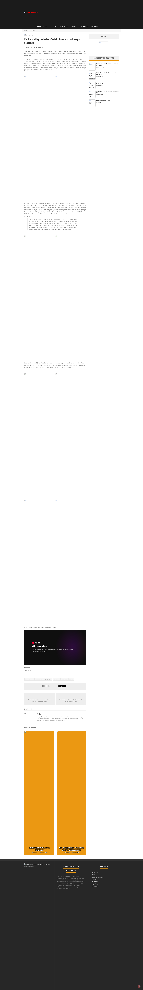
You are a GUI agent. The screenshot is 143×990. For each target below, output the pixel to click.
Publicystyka (64, 27)
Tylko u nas (95, 884)
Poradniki (95, 27)
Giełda (93, 874)
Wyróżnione (95, 886)
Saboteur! (56, 679)
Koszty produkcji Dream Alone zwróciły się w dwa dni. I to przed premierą (39, 700)
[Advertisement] (90, 12)
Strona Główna (42, 27)
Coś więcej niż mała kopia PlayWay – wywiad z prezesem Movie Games (71, 700)
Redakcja (100, 76)
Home (25, 30)
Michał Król (29, 47)
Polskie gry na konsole (80, 27)
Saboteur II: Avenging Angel (43, 679)
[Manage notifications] (139, 986)
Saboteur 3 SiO (29, 679)
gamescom (95, 872)
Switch (71, 679)
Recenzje (54, 27)
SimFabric (64, 679)
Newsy (93, 876)
